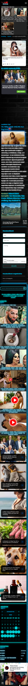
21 (13, 632)
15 (16, 628)
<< (2, 611)
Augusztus (10, 611)
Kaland (9, 36)
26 (7, 636)
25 (5, 636)
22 (16, 632)
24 (2, 636)
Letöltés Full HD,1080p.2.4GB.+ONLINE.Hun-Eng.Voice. (12, 126)
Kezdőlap (3, 36)
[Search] (24, 288)
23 (19, 632)
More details (21, 91)
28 (13, 636)
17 (2, 632)
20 (10, 632)
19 (7, 632)
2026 (10, 615)
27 (10, 636)
